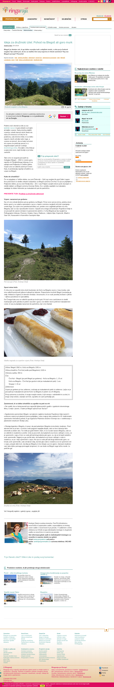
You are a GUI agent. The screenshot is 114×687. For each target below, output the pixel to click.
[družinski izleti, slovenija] (38, 250)
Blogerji (19, 1)
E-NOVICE (91, 1)
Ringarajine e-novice (27, 657)
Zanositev (85, 114)
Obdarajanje (43, 654)
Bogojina (43, 592)
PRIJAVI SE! (100, 16)
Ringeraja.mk (87, 677)
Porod (23, 639)
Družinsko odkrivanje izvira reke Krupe (89, 86)
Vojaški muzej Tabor (11, 592)
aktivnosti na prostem (49, 58)
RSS (103, 675)
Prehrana (42, 1)
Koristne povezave (64, 27)
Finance (48, 1)
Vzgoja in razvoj (62, 635)
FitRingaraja (74, 1)
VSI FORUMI (106, 134)
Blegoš (63, 58)
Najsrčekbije (43, 652)
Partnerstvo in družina (28, 642)
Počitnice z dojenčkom (22, 27)
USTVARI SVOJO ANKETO (83, 181)
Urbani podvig (38, 30)
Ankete (5, 662)
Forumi (14, 1)
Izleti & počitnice (79, 637)
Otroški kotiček (83, 1)
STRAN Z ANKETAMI (83, 177)
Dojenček (66, 19)
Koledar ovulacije (26, 651)
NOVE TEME (81, 134)
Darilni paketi (34, 1)
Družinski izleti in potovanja (38, 27)
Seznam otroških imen (10, 656)
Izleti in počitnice (8, 27)
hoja (16, 58)
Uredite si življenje (9, 637)
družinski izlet (38, 60)
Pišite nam (60, 652)
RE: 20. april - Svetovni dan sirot (92, 112)
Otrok (84, 19)
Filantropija (42, 661)
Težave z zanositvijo (9, 639)
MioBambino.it (83, 670)
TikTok (104, 673)
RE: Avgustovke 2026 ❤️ (90, 129)
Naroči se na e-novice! (61, 35)
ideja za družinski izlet (26, 60)
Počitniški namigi (52, 27)
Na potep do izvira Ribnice (85, 73)
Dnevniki (6, 654)
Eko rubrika (78, 642)
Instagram (105, 670)
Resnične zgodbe (8, 640)
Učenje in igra (61, 637)
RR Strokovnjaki (44, 659)
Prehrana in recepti (80, 635)
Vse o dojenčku (43, 635)
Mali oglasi (6, 661)
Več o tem (49, 686)
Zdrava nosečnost (26, 637)
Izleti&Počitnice (56, 1)
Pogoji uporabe (61, 657)
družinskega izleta (10, 148)
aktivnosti (31, 58)
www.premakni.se (40, 539)
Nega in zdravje (44, 637)
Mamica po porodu (44, 640)
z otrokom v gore (9, 60)
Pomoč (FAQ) (61, 654)
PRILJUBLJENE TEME (94, 134)
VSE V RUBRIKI (81, 99)
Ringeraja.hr (81, 673)
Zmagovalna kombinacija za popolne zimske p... (54, 573)
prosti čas (39, 58)
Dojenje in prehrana (45, 639)
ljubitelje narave (9, 128)
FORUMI (106, 99)
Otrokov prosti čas (62, 640)
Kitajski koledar (26, 656)
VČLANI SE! (107, 16)
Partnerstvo (85, 122)
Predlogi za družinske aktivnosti (31, 194)
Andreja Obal (8, 45)
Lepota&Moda (65, 1)
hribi (16, 60)
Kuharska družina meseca (47, 657)
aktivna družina (23, 58)
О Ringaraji (60, 651)
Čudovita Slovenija (17, 30)
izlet (58, 58)
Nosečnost (85, 131)
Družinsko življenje (45, 642)
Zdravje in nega (61, 639)
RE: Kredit (85, 120)
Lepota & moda (79, 639)
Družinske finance (80, 640)
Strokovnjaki (26, 1)
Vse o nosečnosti (26, 635)
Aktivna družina (28, 30)
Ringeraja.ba (78, 671)
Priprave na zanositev (10, 635)
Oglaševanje (61, 656)
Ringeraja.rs (79, 675)
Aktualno (74, 27)
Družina (59, 642)
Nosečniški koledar (27, 652)
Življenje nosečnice (27, 640)
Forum (5, 651)
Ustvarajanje (43, 656)
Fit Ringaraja (78, 644)
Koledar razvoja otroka (28, 654)
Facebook (105, 668)
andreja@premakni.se (42, 541)
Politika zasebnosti (62, 659)
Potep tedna (7, 30)
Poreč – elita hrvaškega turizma (16, 573)
